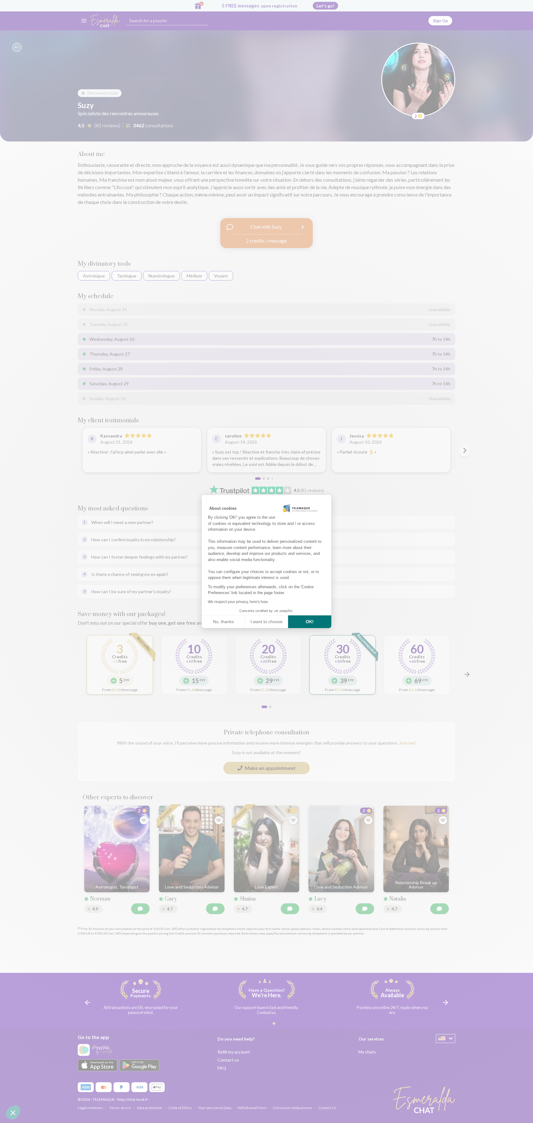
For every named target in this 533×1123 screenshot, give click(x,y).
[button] (13, 1112)
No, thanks (223, 621)
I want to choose (266, 621)
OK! (310, 621)
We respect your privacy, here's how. (238, 602)
